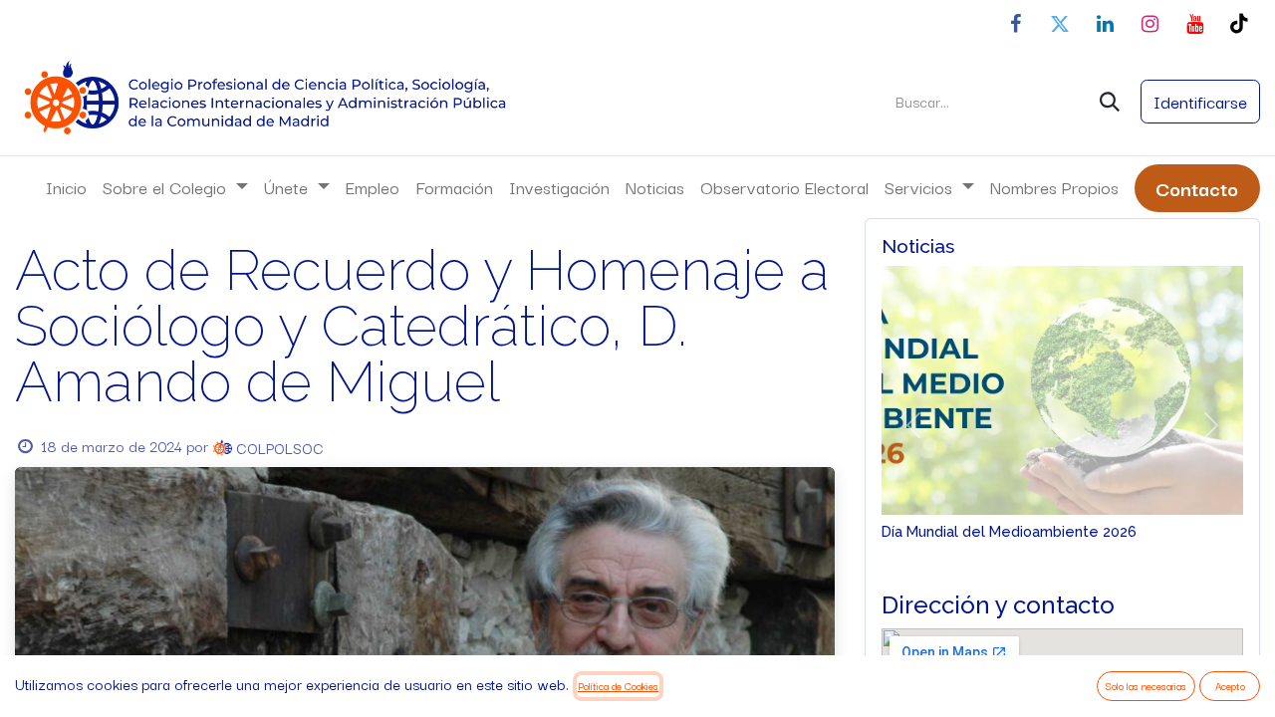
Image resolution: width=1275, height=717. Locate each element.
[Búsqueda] (1110, 101)
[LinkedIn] (1105, 24)
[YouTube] (1194, 24)
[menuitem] (66, 187)
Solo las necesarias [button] (1146, 685)
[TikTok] (1239, 24)
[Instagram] (1149, 24)
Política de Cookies (618, 685)
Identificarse (1200, 101)
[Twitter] (1060, 24)
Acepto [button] (1230, 685)
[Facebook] (1015, 24)
